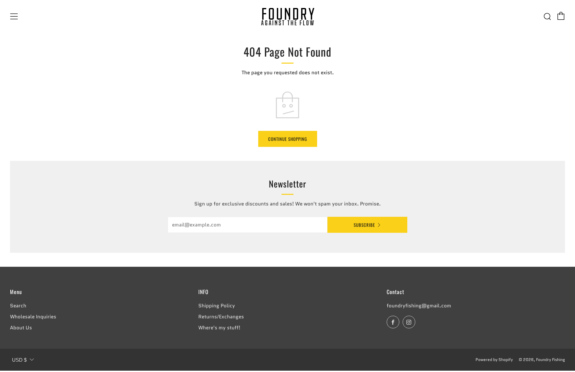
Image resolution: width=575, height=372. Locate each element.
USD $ (19, 360)
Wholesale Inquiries (33, 316)
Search (18, 305)
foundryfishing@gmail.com (419, 305)
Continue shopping (287, 139)
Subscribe (364, 224)
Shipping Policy (216, 305)
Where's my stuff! (219, 327)
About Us (21, 327)
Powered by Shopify (494, 359)
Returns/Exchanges (221, 316)
